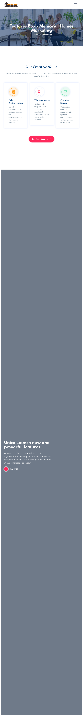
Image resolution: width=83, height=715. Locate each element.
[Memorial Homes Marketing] (11, 4)
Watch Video (15, 469)
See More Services (40, 139)
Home (36, 34)
